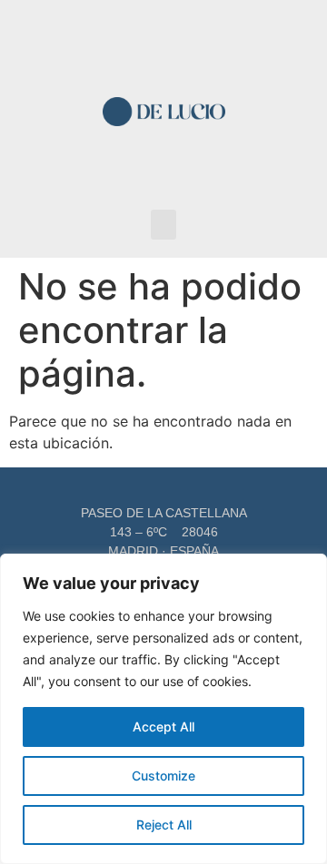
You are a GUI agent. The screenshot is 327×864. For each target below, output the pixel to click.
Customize (163, 775)
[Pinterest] (207, 174)
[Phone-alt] (178, 48)
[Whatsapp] (178, 174)
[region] (163, 709)
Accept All (163, 726)
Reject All (164, 824)
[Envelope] (149, 48)
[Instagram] (149, 174)
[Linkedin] (120, 174)
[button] (163, 225)
